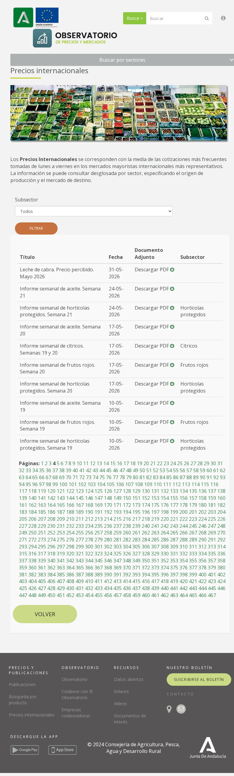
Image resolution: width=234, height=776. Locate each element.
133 (174, 491)
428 (51, 588)
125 (98, 491)
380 (221, 567)
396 (165, 574)
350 (146, 560)
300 (89, 546)
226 (221, 519)
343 (80, 560)
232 (70, 526)
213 (98, 519)
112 (176, 484)
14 (106, 463)
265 (174, 532)
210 (70, 519)
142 (51, 498)
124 (89, 491)
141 (42, 498)
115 (205, 484)
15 (112, 463)
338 (32, 560)
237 (117, 526)
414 (127, 581)
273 (42, 539)
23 (166, 463)
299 (80, 546)
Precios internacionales (32, 715)
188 (70, 512)
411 (98, 581)
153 (155, 498)
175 (155, 505)
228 (32, 526)
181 (212, 505)
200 (183, 512)
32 (21, 470)
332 (183, 553)
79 (129, 477)
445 (212, 588)
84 (162, 477)
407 (61, 581)
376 (183, 567)
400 (202, 574)
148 (108, 498)
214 (108, 519)
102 (82, 484)
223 (193, 519)
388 (89, 574)
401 (212, 574)
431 (80, 588)
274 (51, 539)
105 (110, 484)
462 (165, 595)
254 (70, 532)
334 (202, 553)
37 (55, 470)
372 (146, 567)
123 (80, 491)
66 (41, 477)
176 (165, 505)
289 (193, 539)
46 (115, 470)
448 (32, 595)
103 (91, 484)
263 (155, 532)
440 (165, 588)
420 (183, 581)
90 (202, 477)
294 (32, 546)
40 (75, 470)
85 (169, 477)
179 (193, 505)
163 (42, 505)
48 (129, 470)
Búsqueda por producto (23, 700)
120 (51, 491)
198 (165, 512)
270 (221, 532)
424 (221, 581)
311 (193, 546)
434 (108, 588)
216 (127, 519)
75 (102, 477)
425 (23, 588)
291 (212, 539)
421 (193, 581)
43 (95, 470)
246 (202, 526)
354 (183, 560)
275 (61, 539)
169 (98, 505)
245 (193, 526)
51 (149, 470)
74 (95, 477)
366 (89, 567)
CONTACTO (180, 694)
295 (42, 546)
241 (155, 526)
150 (127, 498)
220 (165, 519)
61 (216, 470)
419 (174, 581)
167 (80, 505)
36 (48, 470)
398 (183, 574)
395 (155, 574)
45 (109, 470)
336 (221, 553)
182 (221, 505)
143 (61, 498)
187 (61, 512)
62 (222, 470)
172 (127, 505)
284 (146, 539)
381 (23, 574)
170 (108, 505)
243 (174, 526)
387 (80, 574)
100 (63, 484)
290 (202, 539)
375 (174, 567)
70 (68, 477)
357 (212, 560)
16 (119, 463)
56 (182, 470)
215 (117, 519)
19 (139, 463)
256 (89, 532)
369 (117, 567)
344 (89, 560)
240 (146, 526)
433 (98, 588)
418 (165, 581)
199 (174, 512)
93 (222, 477)
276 (70, 539)
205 (23, 519)
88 (189, 477)
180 (202, 505)
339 (42, 560)
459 (136, 595)
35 (41, 470)
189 (80, 512)
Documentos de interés (130, 719)
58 (196, 470)
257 (98, 532)
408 (70, 581)
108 (139, 484)
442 (183, 588)
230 (51, 526)
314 (221, 546)
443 (193, 588)
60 (209, 470)
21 (153, 463)
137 (212, 491)
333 (193, 553)
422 (202, 581)
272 (32, 539)
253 (61, 532)
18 (133, 463)
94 (21, 484)
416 (146, 581)
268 (202, 532)
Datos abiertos (129, 679)
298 (70, 546)
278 (89, 539)
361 (42, 567)
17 (126, 463)
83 (155, 477)
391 (117, 574)
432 (89, 588)
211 (80, 519)
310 (183, 546)
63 (21, 477)
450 (51, 595)
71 (75, 477)
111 (167, 484)
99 (55, 484)
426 (32, 588)
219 (155, 519)
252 (51, 532)
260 (127, 532)
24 (173, 463)
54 (169, 470)
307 (155, 546)
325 (117, 553)
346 (108, 560)
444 (202, 588)
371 (136, 567)
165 (61, 505)
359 (23, 567)
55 (176, 470)
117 (23, 491)
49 (135, 470)
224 (202, 519)
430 (70, 588)
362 (51, 567)
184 (32, 512)
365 (80, 567)
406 (51, 581)
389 (98, 574)
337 (23, 560)
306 (146, 546)
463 (174, 595)
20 (146, 463)
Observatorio (74, 679)
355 (193, 560)
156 (183, 498)
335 (212, 553)
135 (193, 491)
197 (155, 512)
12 (92, 463)
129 (136, 491)
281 (117, 539)
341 (61, 560)
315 (23, 553)
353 (174, 560)
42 (88, 470)
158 (202, 498)
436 (127, 588)
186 (51, 512)
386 (70, 574)
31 (220, 463)
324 (108, 553)
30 (213, 463)
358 (221, 560)
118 (32, 491)
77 (115, 477)
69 (62, 477)
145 (80, 498)
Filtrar (36, 228)
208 (51, 519)
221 (174, 519)
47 (122, 470)
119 (42, 491)
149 (117, 498)
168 (89, 505)
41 (82, 470)
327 (136, 553)
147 (98, 498)
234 (89, 526)
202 (202, 512)
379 (212, 567)
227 (23, 526)
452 (70, 595)
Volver (45, 614)
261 (136, 532)
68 (55, 477)
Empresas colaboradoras (76, 713)
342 (70, 560)
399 (193, 574)
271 (23, 539)
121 (61, 491)
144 (70, 498)
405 (42, 581)
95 (28, 484)
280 (108, 539)
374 (165, 567)
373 (155, 567)
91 (209, 477)
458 (127, 595)
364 (70, 567)
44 (102, 470)
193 (117, 512)
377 (193, 567)
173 (136, 505)
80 (135, 477)
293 (23, 546)
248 (221, 526)
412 (108, 581)
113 (186, 484)
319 (61, 553)
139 (23, 498)
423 (212, 581)
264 (165, 532)
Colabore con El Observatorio (77, 694)
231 (61, 526)
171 (117, 505)
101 (73, 484)
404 (32, 581)
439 (155, 588)
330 (165, 553)
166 (70, 505)
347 (117, 560)
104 (101, 484)
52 (155, 470)
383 (42, 574)
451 (61, 595)
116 (214, 484)
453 (80, 595)
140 (32, 498)
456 (108, 595)
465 (193, 595)
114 (195, 484)
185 (42, 512)
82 (149, 477)
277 (80, 539)
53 (162, 470)
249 (23, 532)
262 (146, 532)
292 (221, 539)
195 (136, 512)
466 (202, 595)
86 (176, 477)
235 (98, 526)
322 (89, 553)
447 (23, 595)
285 (155, 539)
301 (98, 546)
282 (127, 539)
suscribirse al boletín (199, 679)
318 (51, 553)
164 (51, 505)
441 (174, 588)
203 (212, 512)
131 (155, 491)
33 (28, 470)
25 (180, 463)
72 (82, 477)
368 (108, 567)
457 (117, 595)
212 (89, 519)
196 (146, 512)
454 (89, 595)
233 (80, 526)
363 (61, 567)
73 (88, 477)
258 (108, 532)
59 (202, 470)
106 (120, 484)
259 (117, 532)
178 (183, 505)
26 (186, 463)
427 (42, 588)
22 (159, 463)
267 (193, 532)
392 (127, 574)
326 (127, 553)
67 (48, 477)
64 (28, 477)
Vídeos (120, 703)
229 (42, 526)
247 (212, 526)
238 (127, 526)
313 (212, 546)
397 (174, 574)
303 (117, 546)
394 (146, 574)
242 (165, 526)
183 (23, 512)
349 (136, 560)
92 (216, 477)
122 (70, 491)
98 (48, 484)
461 (155, 595)
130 (146, 491)
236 (108, 526)
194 (127, 512)
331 (174, 553)
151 (136, 498)
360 (32, 567)
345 (98, 560)
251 (42, 532)
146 (89, 498)
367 (98, 567)
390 (108, 574)
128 (127, 491)
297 (61, 546)
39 (68, 470)
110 (158, 484)
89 (196, 477)
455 (98, 595)
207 (42, 519)
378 (202, 567)
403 (23, 581)
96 (35, 484)
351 (155, 560)
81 (142, 477)
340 (51, 560)
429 (61, 588)
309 (174, 546)
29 (206, 463)
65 (35, 477)
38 (62, 470)
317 (42, 553)
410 (89, 581)
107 (129, 484)
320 (70, 553)
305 (136, 546)
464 (183, 595)
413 (117, 581)
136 (202, 491)
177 (174, 505)
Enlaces (121, 691)
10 (79, 463)
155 (174, 498)
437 (136, 588)
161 (23, 505)
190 (89, 512)
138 (221, 491)
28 (200, 463)
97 (41, 484)
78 (122, 477)
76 (109, 477)
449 (42, 595)
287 (174, 539)
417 (155, 581)
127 (117, 491)
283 (136, 539)
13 (99, 463)
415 (136, 581)
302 (108, 546)
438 (146, 588)
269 (212, 532)
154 (165, 498)
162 (32, 505)
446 (221, 588)
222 (183, 519)
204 (221, 512)
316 (32, 553)
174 (146, 505)
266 (183, 532)
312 (202, 546)
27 (193, 463)
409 (80, 581)
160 (221, 498)
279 (98, 539)
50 (142, 470)
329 (155, 553)
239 (136, 526)
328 (146, 553)
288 (183, 539)
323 (98, 553)
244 (183, 526)
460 (146, 595)
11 (86, 463)
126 (108, 491)
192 (108, 512)
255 (80, 532)
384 (51, 574)
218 (146, 519)
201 (193, 512)
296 (51, 546)
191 (98, 512)
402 (221, 574)
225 (212, 519)
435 (117, 588)
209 (61, 519)
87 (182, 477)
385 (61, 574)
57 (189, 470)
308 (165, 546)
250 (32, 532)
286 (165, 539)
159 (212, 498)
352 (165, 560)
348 (127, 560)
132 (165, 491)
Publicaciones (22, 684)
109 (148, 484)
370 (127, 567)
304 (127, 546)
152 (146, 498)
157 (193, 498)
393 (136, 574)
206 (32, 519)
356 (202, 560)
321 (80, 553)
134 (183, 491)
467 (212, 595)
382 (32, 574)
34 (35, 470)
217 (136, 519)
